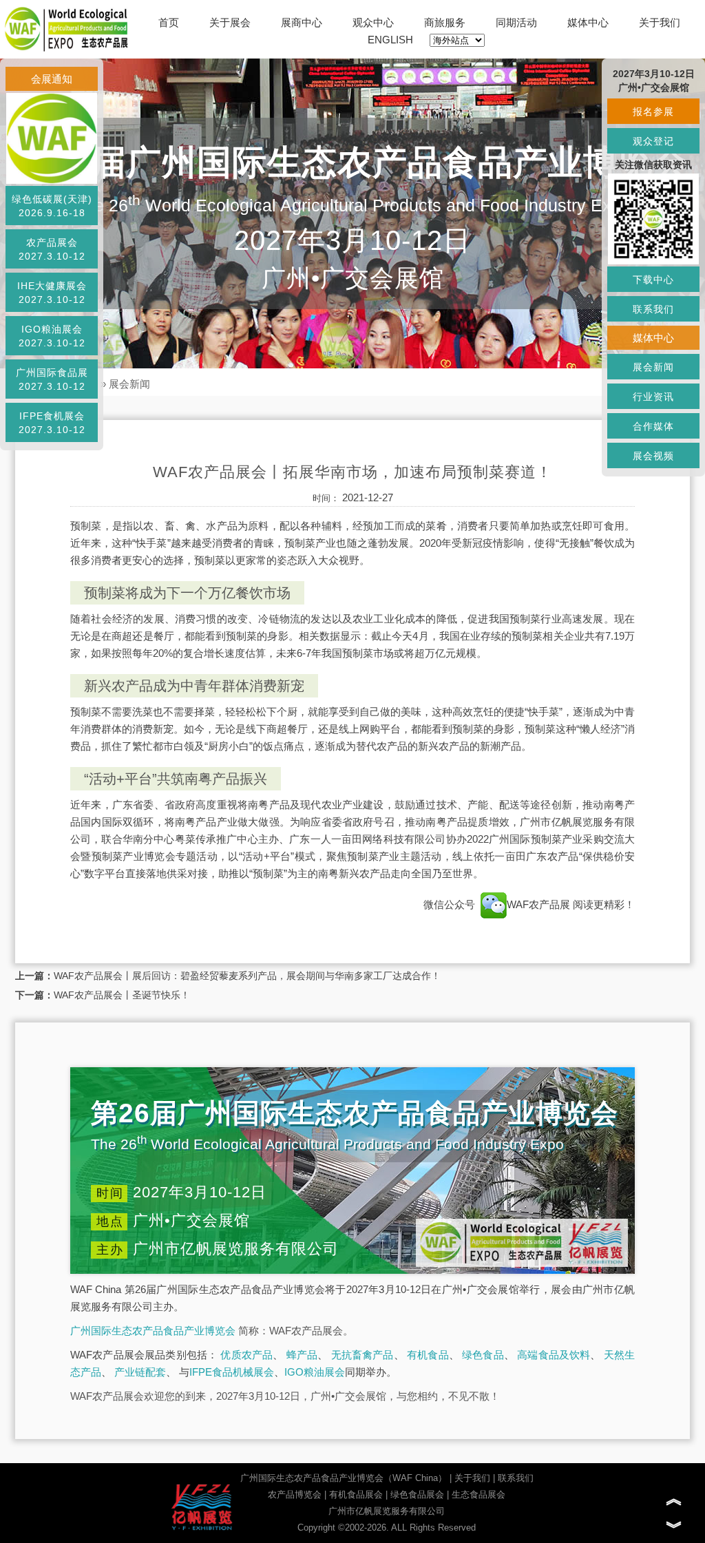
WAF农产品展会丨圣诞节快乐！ (122, 994)
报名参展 (653, 111)
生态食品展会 (478, 1494)
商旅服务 (444, 22)
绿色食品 (483, 1355)
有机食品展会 (356, 1494)
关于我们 (659, 22)
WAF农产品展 (540, 904)
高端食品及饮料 (553, 1355)
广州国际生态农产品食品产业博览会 (152, 1330)
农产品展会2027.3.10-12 (52, 249)
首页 (168, 22)
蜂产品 (302, 1355)
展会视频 (653, 455)
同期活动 (516, 22)
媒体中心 (588, 22)
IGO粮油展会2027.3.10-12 (52, 336)
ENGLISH (390, 39)
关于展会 (230, 22)
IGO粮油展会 (314, 1372)
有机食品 (428, 1355)
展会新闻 (129, 384)
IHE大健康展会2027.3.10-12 (52, 292)
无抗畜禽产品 (362, 1355)
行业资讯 (653, 396)
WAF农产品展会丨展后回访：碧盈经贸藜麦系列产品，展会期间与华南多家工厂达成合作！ (247, 975)
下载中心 (653, 279)
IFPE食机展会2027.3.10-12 (52, 422)
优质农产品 (246, 1355)
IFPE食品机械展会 (231, 1372)
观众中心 (373, 22)
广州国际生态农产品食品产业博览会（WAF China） (343, 1478)
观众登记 (653, 141)
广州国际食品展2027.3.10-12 (52, 379)
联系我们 (516, 1478)
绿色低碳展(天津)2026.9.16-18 (52, 205)
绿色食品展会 (417, 1494)
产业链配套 (140, 1372)
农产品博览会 (295, 1494)
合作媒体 (653, 426)
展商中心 (301, 22)
